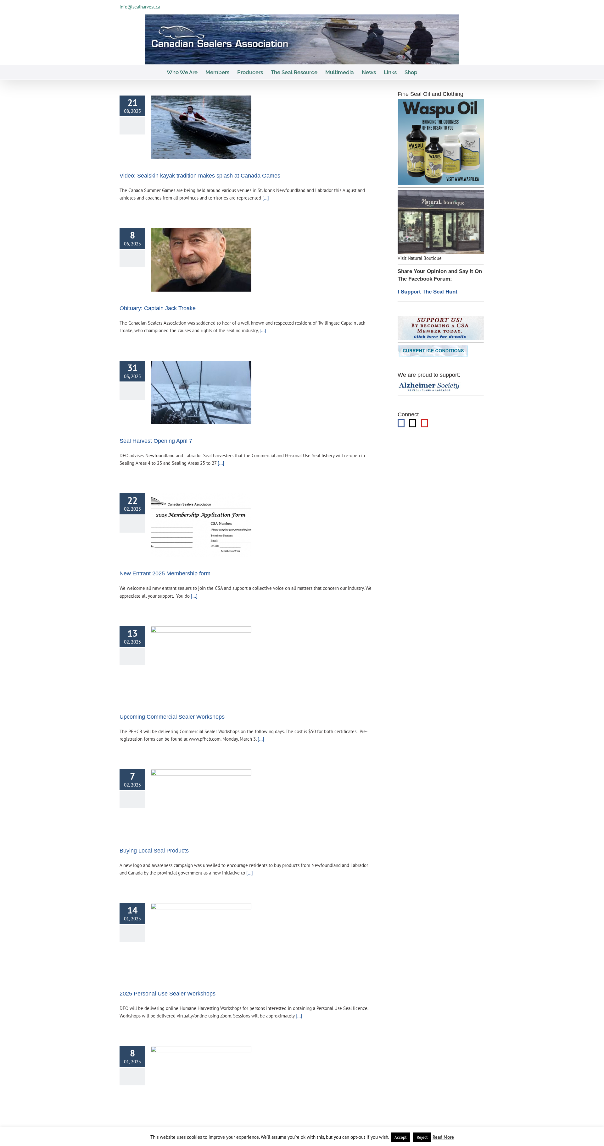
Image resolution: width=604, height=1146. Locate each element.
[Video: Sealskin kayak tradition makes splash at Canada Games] (201, 127)
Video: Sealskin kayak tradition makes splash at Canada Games (200, 176)
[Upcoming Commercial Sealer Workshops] (201, 663)
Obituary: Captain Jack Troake (158, 308)
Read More (443, 1137)
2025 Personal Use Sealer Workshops (167, 993)
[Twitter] (412, 423)
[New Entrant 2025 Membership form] (201, 525)
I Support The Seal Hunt (427, 292)
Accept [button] (400, 1137)
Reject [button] (422, 1137)
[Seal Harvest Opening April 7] (201, 392)
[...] (265, 198)
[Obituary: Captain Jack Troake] (201, 260)
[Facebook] (401, 423)
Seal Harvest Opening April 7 (156, 441)
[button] (427, 72)
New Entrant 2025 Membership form (165, 573)
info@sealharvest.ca (140, 7)
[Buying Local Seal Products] (201, 801)
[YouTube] (424, 423)
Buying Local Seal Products (154, 850)
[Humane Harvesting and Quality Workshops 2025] (201, 1080)
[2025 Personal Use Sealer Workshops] (201, 940)
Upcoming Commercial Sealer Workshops (172, 717)
